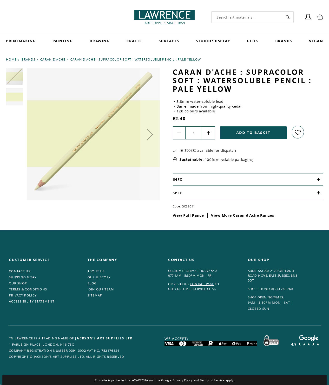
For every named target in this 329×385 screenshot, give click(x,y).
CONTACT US (19, 271)
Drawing (100, 40)
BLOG (92, 283)
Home (11, 59)
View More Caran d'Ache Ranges (242, 215)
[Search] (287, 17)
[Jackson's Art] (164, 17)
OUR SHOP (18, 283)
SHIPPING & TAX (23, 277)
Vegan (316, 40)
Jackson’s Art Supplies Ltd (104, 338)
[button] (150, 134)
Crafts (134, 40)
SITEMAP (94, 295)
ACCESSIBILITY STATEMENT (31, 301)
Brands (283, 40)
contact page (202, 284)
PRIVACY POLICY (23, 295)
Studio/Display (213, 40)
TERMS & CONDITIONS (28, 289)
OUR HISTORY (99, 277)
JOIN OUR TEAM (100, 289)
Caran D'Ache (53, 59)
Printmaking (21, 40)
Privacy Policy (182, 380)
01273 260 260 (282, 289)
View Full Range (188, 215)
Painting (63, 40)
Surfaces (169, 40)
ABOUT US (96, 271)
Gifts (253, 40)
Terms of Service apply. (217, 380)
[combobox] (247, 17)
